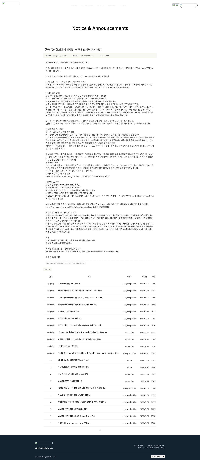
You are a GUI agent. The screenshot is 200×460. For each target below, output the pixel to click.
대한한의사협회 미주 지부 (11, 8)
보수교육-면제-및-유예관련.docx (57, 263)
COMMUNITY (87, 5)
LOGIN (124, 5)
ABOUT (74, 5)
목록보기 (47, 269)
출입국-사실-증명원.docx (77, 263)
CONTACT (112, 5)
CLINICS (100, 5)
